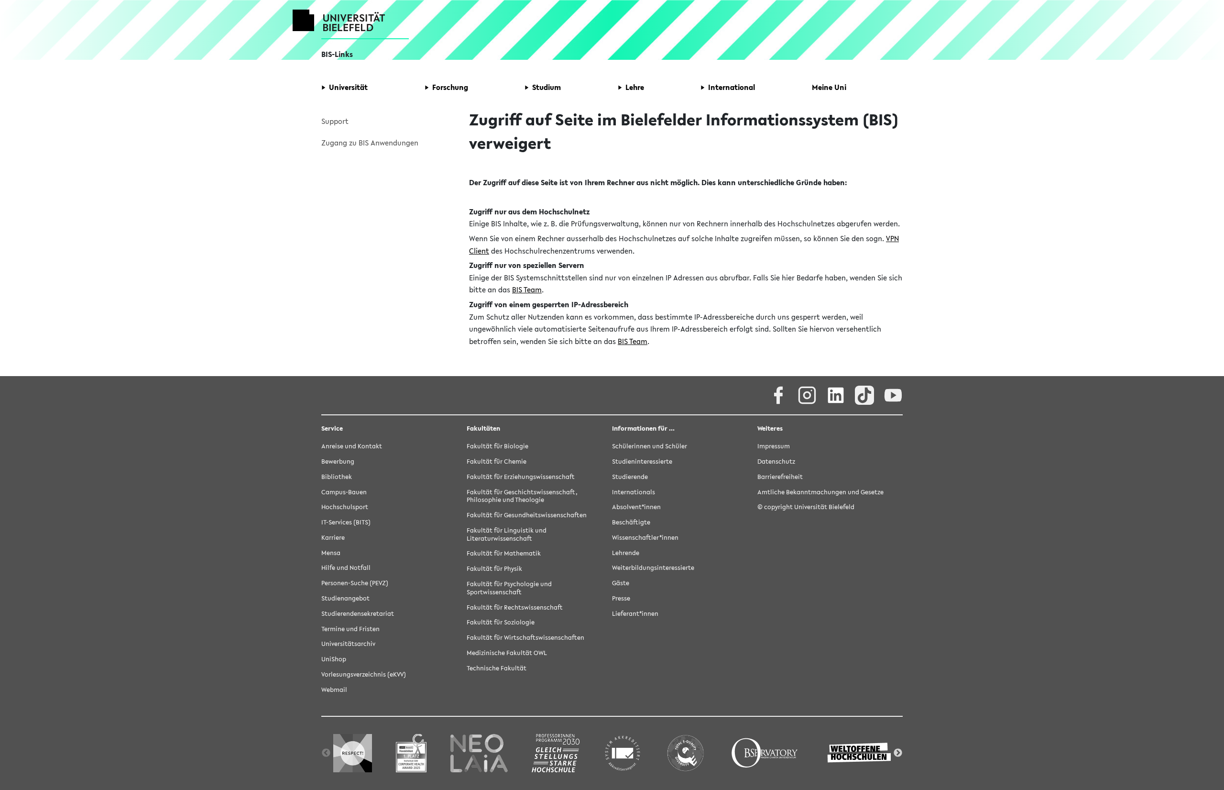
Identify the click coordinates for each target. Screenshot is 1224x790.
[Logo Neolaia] (479, 753)
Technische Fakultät (496, 668)
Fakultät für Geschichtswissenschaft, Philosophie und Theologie (522, 496)
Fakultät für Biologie (497, 446)
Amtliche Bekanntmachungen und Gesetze (820, 492)
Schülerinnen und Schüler (649, 446)
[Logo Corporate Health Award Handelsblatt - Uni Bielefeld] (411, 753)
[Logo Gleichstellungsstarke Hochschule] (555, 753)
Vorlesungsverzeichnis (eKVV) (363, 674)
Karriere (333, 537)
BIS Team (527, 289)
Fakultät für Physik (494, 568)
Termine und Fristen (350, 629)
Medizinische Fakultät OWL (507, 652)
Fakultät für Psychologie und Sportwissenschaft (509, 588)
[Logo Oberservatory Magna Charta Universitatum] (764, 753)
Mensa (330, 552)
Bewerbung (337, 461)
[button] (344, 87)
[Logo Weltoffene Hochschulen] (860, 753)
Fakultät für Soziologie (501, 622)
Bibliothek (336, 476)
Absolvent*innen (636, 507)
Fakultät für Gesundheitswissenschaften (527, 515)
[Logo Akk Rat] (622, 753)
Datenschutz (776, 461)
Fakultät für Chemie (496, 461)
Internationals (633, 492)
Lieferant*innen (635, 613)
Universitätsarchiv (348, 643)
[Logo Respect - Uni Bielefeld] (352, 753)
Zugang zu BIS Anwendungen (369, 142)
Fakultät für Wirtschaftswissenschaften (525, 637)
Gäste (620, 583)
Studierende (630, 476)
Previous (326, 753)
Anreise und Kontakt (351, 446)
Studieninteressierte (642, 461)
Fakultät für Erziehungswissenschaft (521, 476)
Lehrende (625, 552)
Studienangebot (345, 598)
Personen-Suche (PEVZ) (354, 583)
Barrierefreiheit (780, 476)
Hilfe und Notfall (346, 567)
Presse (621, 598)
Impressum (773, 446)
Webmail (334, 689)
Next (898, 753)
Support (335, 121)
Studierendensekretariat (357, 613)
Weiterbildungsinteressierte (653, 567)
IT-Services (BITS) (346, 522)
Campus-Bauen (344, 492)
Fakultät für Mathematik (504, 553)
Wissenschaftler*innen (645, 537)
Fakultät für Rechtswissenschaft (515, 607)
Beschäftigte (631, 522)
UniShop (333, 659)
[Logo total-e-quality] (685, 753)
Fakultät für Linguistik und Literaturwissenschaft (506, 534)
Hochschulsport (344, 507)
